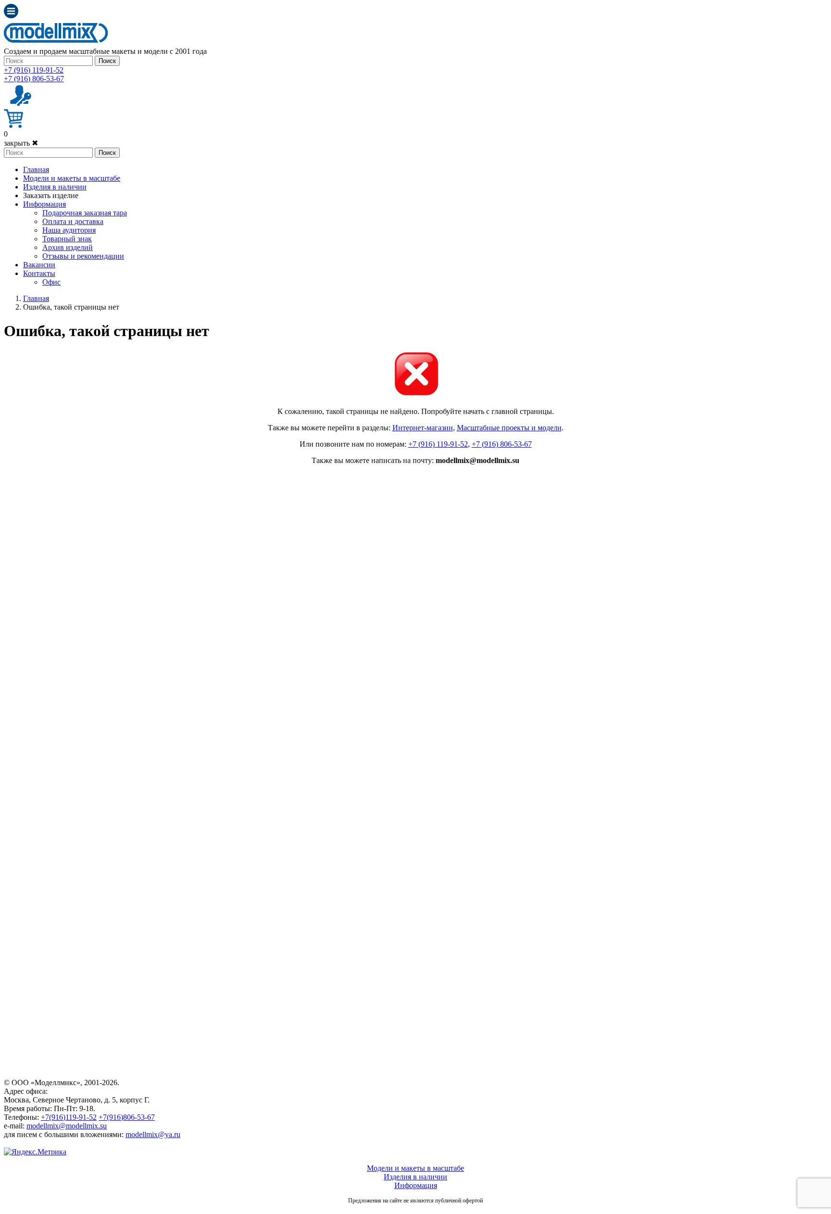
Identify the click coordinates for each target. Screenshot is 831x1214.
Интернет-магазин (422, 428)
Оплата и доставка (72, 221)
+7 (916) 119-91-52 (33, 70)
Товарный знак (67, 239)
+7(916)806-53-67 (127, 1117)
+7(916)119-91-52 (69, 1117)
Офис (51, 282)
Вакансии (39, 265)
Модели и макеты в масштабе (71, 178)
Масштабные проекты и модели (509, 428)
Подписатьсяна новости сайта (415, 1211)
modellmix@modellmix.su (66, 1126)
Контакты (39, 273)
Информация (44, 204)
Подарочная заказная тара (84, 213)
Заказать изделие (50, 195)
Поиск (107, 60)
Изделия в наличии (55, 187)
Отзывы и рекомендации (83, 256)
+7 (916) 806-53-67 (34, 79)
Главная (36, 169)
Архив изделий (67, 247)
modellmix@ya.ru (153, 1134)
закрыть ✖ (21, 143)
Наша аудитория (69, 230)
